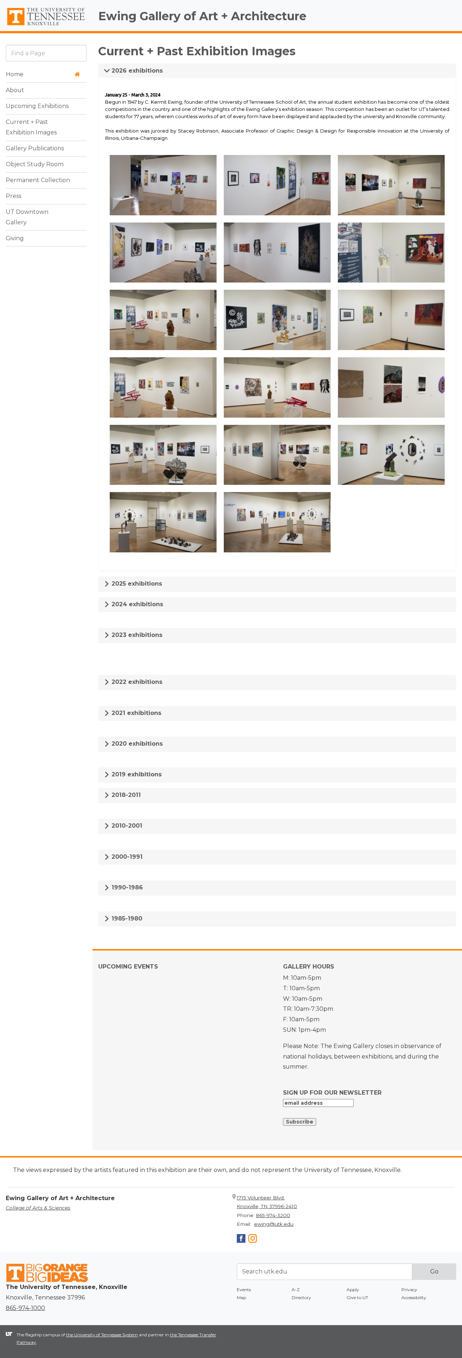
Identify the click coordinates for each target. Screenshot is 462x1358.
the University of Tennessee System (102, 1334)
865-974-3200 (273, 1215)
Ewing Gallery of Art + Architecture (202, 16)
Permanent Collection (38, 180)
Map (241, 1297)
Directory (301, 1297)
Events (244, 1289)
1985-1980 (126, 918)
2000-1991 (126, 856)
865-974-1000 (25, 1308)
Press (13, 196)
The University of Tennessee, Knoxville (46, 25)
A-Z (296, 1289)
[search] (46, 53)
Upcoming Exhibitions (37, 106)
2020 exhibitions (136, 743)
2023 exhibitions (136, 634)
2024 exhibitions (136, 604)
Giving (15, 238)
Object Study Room (35, 164)
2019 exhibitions (136, 774)
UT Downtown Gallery (27, 217)
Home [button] (14, 74)
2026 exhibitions (136, 70)
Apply (352, 1289)
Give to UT (357, 1297)
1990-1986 (126, 887)
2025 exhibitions (136, 583)
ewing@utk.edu (273, 1224)
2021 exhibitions (135, 713)
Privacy (409, 1289)
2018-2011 (125, 795)
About (15, 90)
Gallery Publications (35, 148)
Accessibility (413, 1297)
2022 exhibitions (136, 681)
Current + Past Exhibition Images (31, 127)
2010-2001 (126, 825)
